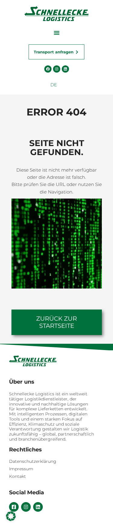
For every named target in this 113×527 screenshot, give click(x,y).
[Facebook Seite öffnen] (48, 69)
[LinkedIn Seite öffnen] (65, 69)
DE (53, 85)
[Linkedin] (38, 507)
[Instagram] (26, 507)
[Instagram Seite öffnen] (56, 69)
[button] (56, 32)
